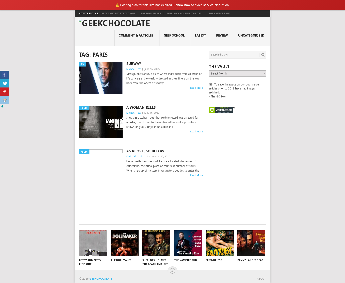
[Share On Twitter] (4, 83)
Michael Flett (133, 69)
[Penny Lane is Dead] (251, 243)
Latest (200, 35)
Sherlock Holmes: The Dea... (185, 13)
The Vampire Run (220, 13)
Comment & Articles (136, 35)
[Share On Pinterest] (4, 91)
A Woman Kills (141, 107)
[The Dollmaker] (125, 243)
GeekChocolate (100, 278)
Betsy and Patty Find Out (118, 13)
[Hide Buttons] (2, 107)
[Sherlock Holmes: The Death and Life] (156, 243)
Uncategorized (251, 35)
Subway (133, 64)
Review (222, 35)
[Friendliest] (220, 243)
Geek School (174, 35)
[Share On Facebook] (4, 75)
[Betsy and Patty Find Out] (93, 243)
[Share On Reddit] (4, 100)
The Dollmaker (151, 13)
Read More (196, 87)
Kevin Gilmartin (134, 156)
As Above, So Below (145, 151)
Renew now (181, 5)
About (261, 278)
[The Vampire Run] (188, 243)
